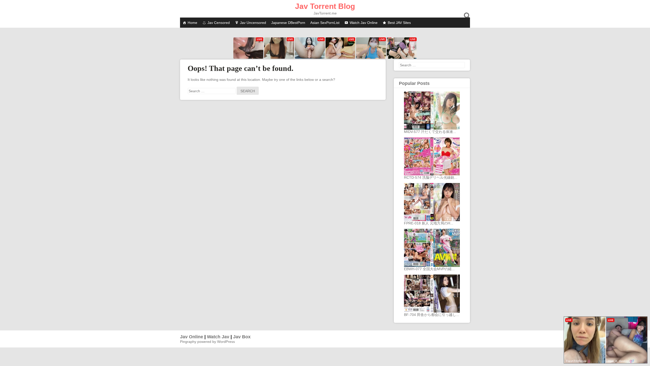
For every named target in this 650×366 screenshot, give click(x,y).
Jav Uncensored (253, 23)
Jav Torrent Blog (325, 6)
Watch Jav (218, 336)
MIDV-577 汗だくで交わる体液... (430, 132)
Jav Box (242, 336)
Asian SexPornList (324, 23)
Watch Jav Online (364, 23)
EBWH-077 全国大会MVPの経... (429, 269)
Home (192, 23)
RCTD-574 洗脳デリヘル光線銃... (430, 177)
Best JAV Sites (399, 23)
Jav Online (191, 336)
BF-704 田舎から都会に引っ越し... (431, 315)
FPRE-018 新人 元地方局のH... (428, 223)
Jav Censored (218, 23)
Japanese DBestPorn (288, 23)
